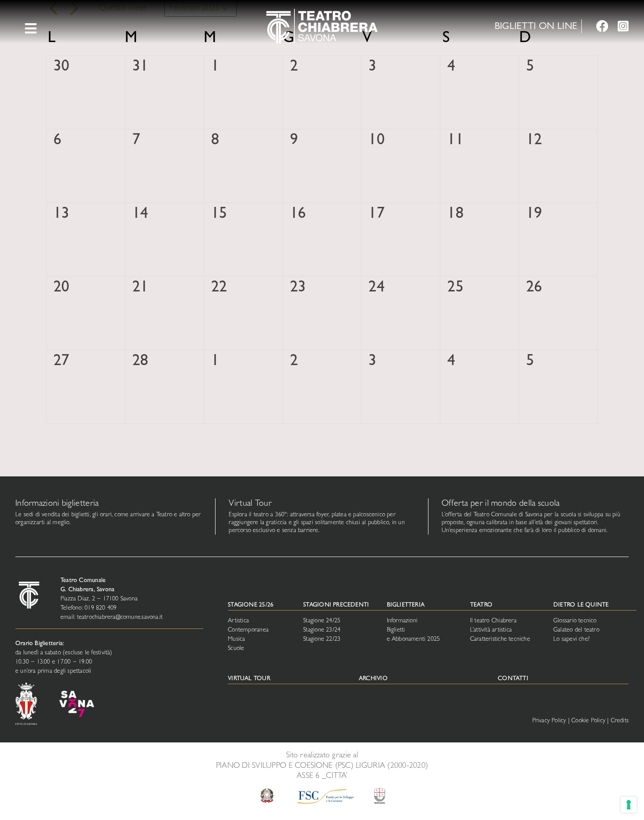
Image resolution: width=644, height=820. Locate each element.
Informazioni (402, 621)
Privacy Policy (549, 721)
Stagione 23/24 (321, 630)
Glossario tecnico (575, 621)
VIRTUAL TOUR (249, 679)
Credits (620, 721)
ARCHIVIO (373, 679)
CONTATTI (513, 679)
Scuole (236, 649)
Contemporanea (248, 630)
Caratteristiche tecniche (500, 639)
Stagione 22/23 (321, 639)
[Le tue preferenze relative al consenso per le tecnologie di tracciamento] (628, 804)
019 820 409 (101, 608)
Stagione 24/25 (321, 621)
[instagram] (623, 26)
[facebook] (602, 26)
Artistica (238, 621)
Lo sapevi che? (571, 639)
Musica (236, 639)
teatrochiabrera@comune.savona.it (120, 617)
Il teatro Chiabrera (493, 621)
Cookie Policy (588, 721)
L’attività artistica (491, 630)
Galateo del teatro (576, 630)
